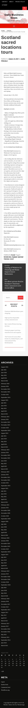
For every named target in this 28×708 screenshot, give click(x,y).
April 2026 (4, 378)
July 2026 (3, 370)
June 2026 (4, 372)
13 (13, 661)
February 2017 (5, 623)
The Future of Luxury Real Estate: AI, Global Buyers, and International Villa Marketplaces (14, 340)
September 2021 (5, 486)
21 (16, 663)
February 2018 (5, 599)
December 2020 (5, 510)
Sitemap (4, 5)
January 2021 (5, 508)
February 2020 (5, 538)
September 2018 (5, 585)
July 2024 (3, 436)
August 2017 (4, 612)
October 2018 (5, 582)
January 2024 (5, 452)
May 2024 (4, 441)
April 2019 (4, 565)
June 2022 (4, 461)
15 (20, 661)
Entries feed (4, 684)
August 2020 (4, 521)
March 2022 (4, 469)
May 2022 (4, 463)
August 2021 (4, 488)
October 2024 (5, 428)
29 (20, 665)
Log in (3, 682)
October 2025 (5, 394)
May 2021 (4, 496)
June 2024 (4, 439)
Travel (13, 255)
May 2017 (4, 615)
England (14, 257)
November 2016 (5, 632)
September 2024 (5, 430)
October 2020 (5, 516)
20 (13, 663)
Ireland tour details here (15, 147)
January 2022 (5, 474)
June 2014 (4, 643)
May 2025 (4, 408)
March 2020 (4, 535)
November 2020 (5, 513)
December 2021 (5, 477)
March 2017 (4, 621)
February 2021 (5, 505)
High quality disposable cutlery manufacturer (12, 319)
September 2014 (5, 640)
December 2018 (5, 576)
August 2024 (4, 433)
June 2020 (4, 527)
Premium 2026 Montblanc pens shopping (14, 312)
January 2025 (5, 419)
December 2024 (5, 422)
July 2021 (3, 491)
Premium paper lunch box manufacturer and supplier (13, 331)
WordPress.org (5, 690)
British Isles (7, 257)
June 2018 (4, 590)
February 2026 (5, 383)
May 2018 (4, 593)
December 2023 (5, 455)
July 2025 (3, 403)
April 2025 (4, 411)
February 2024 (5, 450)
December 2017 (5, 604)
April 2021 (4, 499)
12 (9, 661)
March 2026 (4, 381)
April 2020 (4, 532)
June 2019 (4, 560)
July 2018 (3, 587)
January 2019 (5, 574)
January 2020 (5, 541)
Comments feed (5, 687)
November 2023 (5, 458)
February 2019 (5, 571)
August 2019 (4, 554)
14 (16, 661)
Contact (5, 1)
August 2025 (4, 400)
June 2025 (4, 405)
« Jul (2, 671)
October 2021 (5, 483)
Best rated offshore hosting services (13, 325)
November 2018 (5, 579)
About (11, 1)
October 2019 (5, 549)
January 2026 (5, 386)
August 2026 (4, 367)
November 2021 (5, 480)
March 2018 (4, 596)
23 (24, 663)
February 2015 (5, 637)
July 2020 (3, 524)
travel (12, 259)
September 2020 (5, 519)
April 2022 (4, 466)
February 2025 (5, 417)
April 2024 (4, 444)
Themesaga (21, 705)
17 (1, 663)
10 (1, 661)
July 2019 (3, 557)
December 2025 (5, 389)
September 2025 (5, 397)
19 (9, 663)
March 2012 (4, 645)
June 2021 (4, 494)
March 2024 (4, 447)
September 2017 (5, 610)
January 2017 (5, 626)
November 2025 (5, 392)
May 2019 (4, 563)
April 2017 (4, 618)
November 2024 (5, 425)
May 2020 (4, 530)
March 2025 (4, 414)
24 (1, 665)
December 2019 (5, 543)
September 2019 (5, 552)
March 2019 (4, 568)
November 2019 (5, 546)
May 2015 (4, 634)
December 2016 (5, 629)
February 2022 (5, 472)
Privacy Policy (20, 1)
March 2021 (4, 502)
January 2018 (5, 601)
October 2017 (5, 607)
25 (5, 665)
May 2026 (4, 375)
